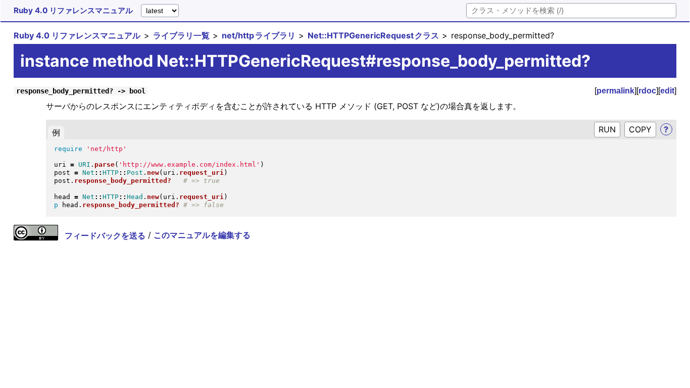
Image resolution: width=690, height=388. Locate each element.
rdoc (647, 90)
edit (667, 90)
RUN (607, 129)
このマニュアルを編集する (202, 235)
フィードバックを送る (105, 235)
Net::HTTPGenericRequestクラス (373, 35)
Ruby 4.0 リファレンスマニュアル (73, 10)
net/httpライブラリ (258, 35)
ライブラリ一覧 (181, 35)
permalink (615, 90)
